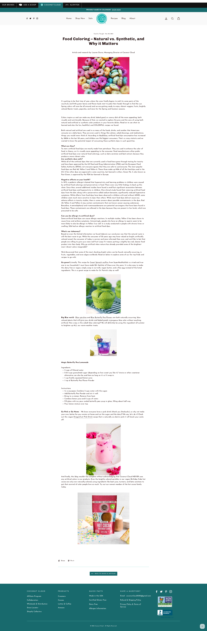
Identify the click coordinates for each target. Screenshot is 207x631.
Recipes (114, 18)
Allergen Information (97, 608)
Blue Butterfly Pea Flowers (101, 317)
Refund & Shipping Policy (130, 600)
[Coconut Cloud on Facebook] (156, 591)
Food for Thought (99, 33)
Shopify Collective (34, 611)
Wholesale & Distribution (37, 604)
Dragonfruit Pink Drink (83, 417)
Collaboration (32, 600)
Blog (124, 18)
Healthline (103, 135)
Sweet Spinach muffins (99, 262)
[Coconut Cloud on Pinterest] (166, 591)
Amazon (61, 608)
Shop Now (80, 18)
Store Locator (32, 608)
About (132, 18)
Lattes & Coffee (64, 604)
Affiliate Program (34, 596)
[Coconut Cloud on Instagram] (170, 591)
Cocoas (61, 600)
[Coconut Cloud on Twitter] (161, 591)
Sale (91, 18)
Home (69, 18)
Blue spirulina (81, 317)
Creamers (62, 596)
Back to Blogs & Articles (105, 573)
